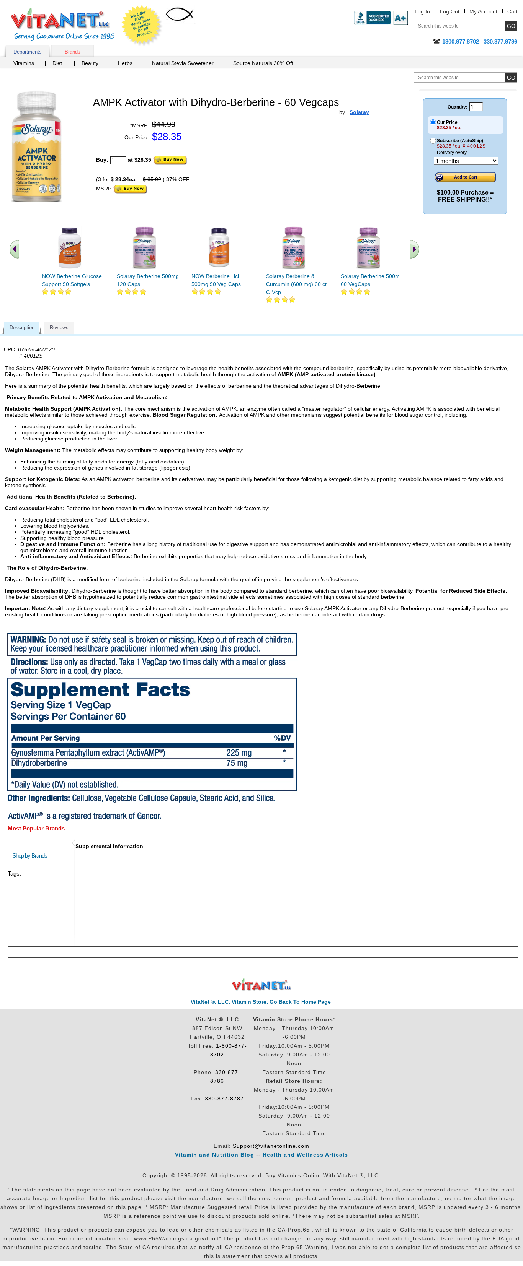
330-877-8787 (224, 1098)
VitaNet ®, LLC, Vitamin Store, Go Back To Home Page (261, 1002)
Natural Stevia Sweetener (183, 63)
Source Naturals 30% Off (263, 63)
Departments (27, 52)
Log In (422, 11)
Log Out (449, 11)
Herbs (125, 63)
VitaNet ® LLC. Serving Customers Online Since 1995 (62, 24)
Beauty (90, 63)
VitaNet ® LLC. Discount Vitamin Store (261, 984)
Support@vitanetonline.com (271, 1146)
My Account (483, 11)
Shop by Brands (31, 855)
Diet (57, 63)
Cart (512, 11)
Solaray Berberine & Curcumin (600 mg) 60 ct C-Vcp (296, 284)
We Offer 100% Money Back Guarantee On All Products (142, 26)
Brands (72, 52)
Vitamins (23, 63)
